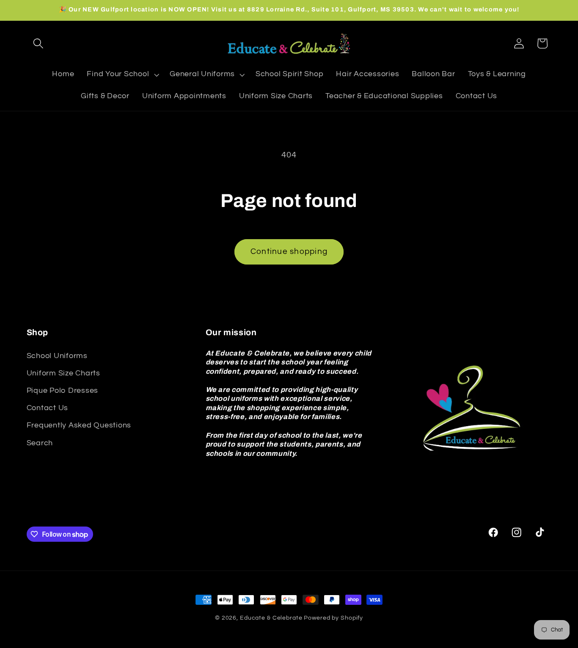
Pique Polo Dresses (63, 390)
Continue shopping (289, 252)
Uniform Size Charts (63, 373)
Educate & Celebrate (271, 618)
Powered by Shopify (333, 618)
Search (40, 443)
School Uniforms (57, 356)
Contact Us (48, 408)
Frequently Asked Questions (79, 425)
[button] (38, 43)
